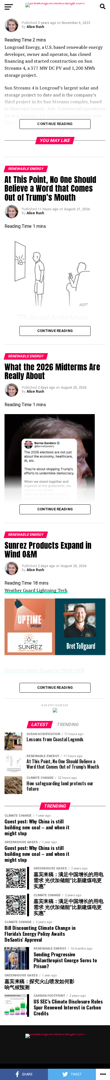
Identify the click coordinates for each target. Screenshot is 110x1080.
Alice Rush (35, 27)
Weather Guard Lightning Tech (36, 590)
